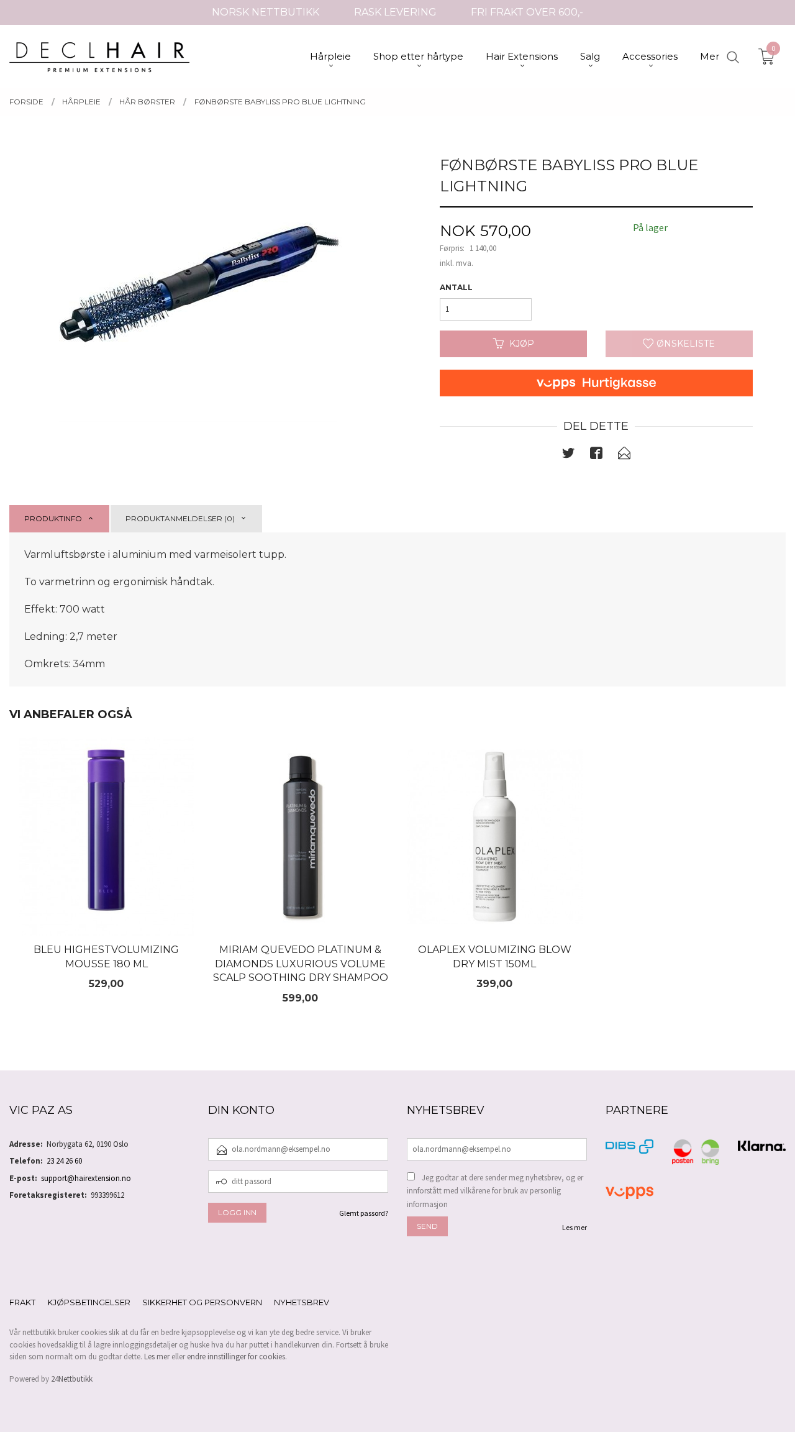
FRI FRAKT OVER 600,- (527, 12)
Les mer (574, 1227)
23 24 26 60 (64, 1161)
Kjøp (521, 343)
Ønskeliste (684, 343)
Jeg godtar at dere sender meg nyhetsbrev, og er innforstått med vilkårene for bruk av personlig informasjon (495, 1191)
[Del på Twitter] (568, 455)
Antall (456, 287)
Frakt (22, 1302)
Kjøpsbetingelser (88, 1302)
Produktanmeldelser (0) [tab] (180, 518)
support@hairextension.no (86, 1178)
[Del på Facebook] (596, 455)
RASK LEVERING (395, 12)
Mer (709, 56)
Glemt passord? (363, 1213)
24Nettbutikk (72, 1379)
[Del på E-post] (624, 455)
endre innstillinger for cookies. (237, 1356)
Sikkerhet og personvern (202, 1302)
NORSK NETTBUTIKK (265, 12)
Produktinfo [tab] (53, 518)
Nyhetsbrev (301, 1302)
